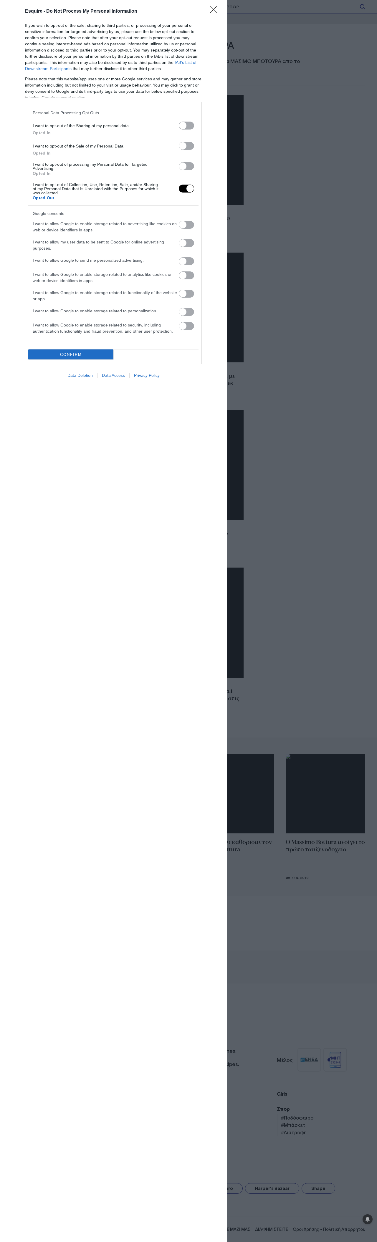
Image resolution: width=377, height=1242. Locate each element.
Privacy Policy (147, 375)
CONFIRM (71, 354)
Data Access (113, 375)
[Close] (215, 11)
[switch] (186, 126)
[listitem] (113, 113)
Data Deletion (80, 375)
